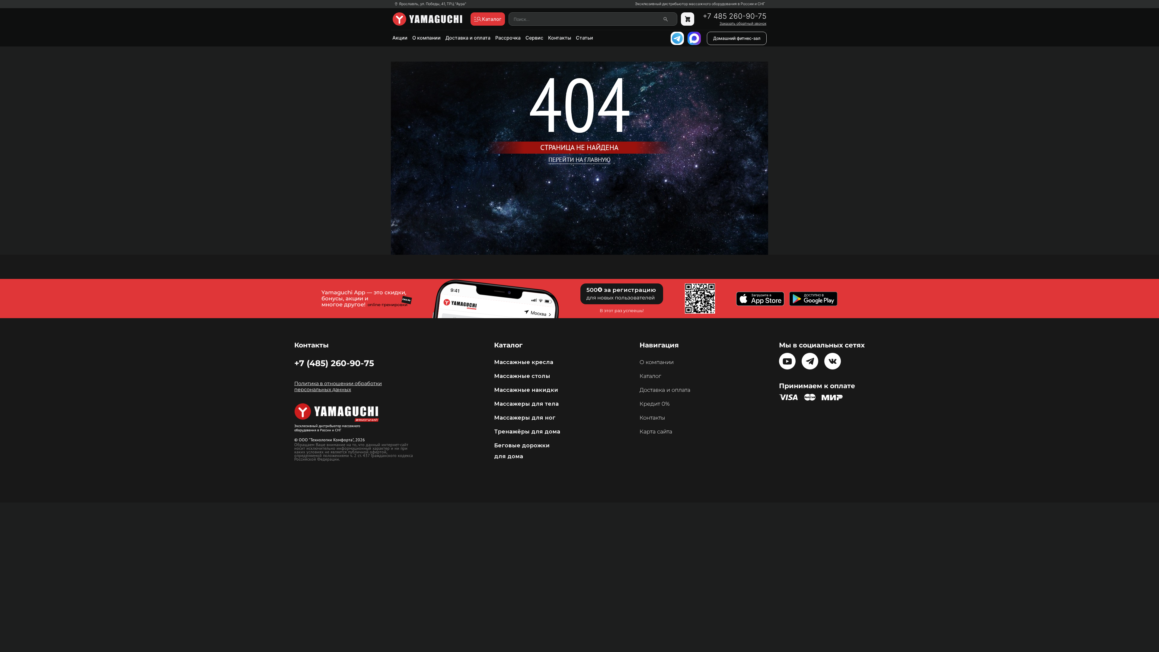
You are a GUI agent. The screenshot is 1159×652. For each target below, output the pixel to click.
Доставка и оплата (467, 38)
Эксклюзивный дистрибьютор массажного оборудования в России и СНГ (700, 4)
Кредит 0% (655, 404)
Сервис (534, 38)
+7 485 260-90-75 (734, 16)
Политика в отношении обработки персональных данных (338, 386)
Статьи (584, 38)
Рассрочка (508, 38)
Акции (399, 38)
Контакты (559, 38)
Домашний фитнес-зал (736, 38)
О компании (426, 38)
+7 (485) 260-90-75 (334, 363)
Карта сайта (656, 431)
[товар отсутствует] (687, 19)
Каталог (650, 376)
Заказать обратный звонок (743, 23)
